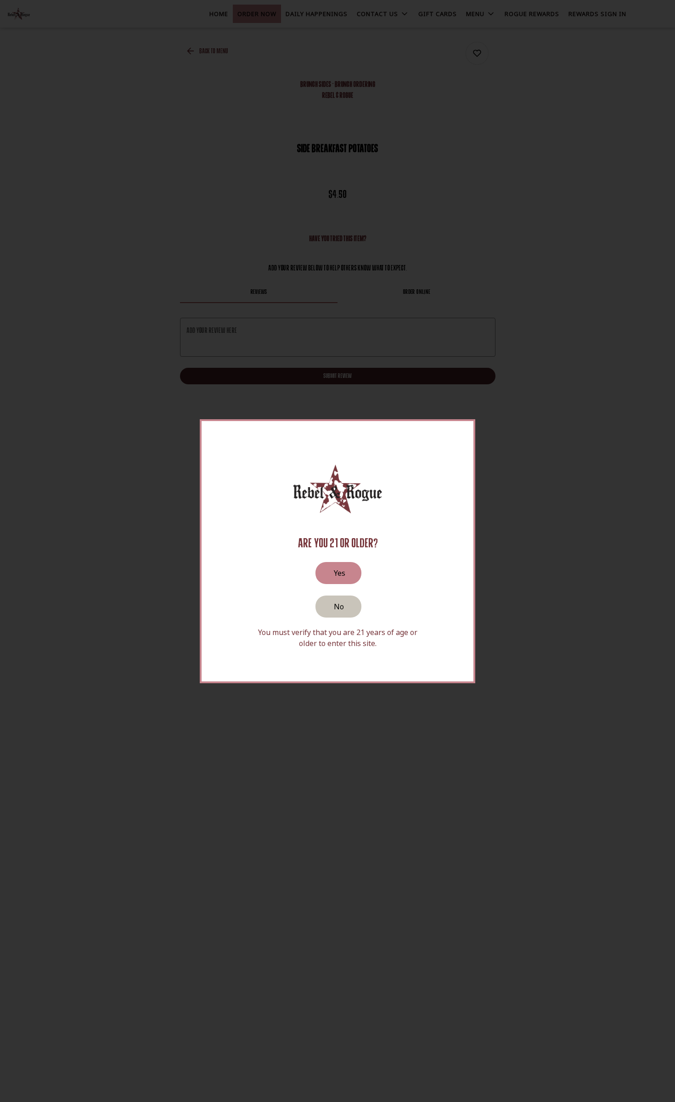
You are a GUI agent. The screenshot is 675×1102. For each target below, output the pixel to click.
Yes (339, 573)
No (339, 606)
